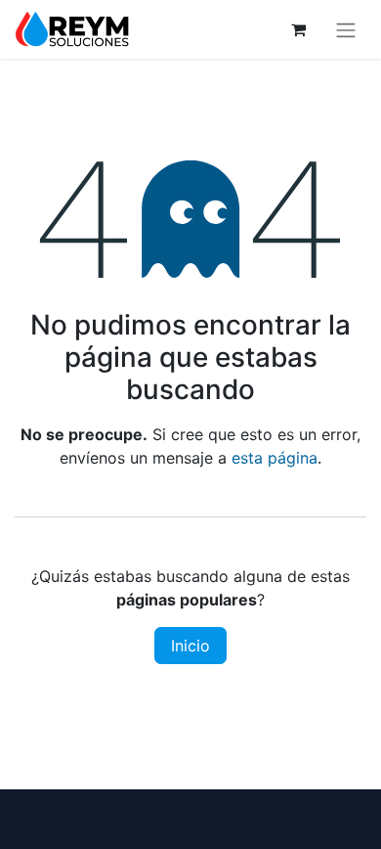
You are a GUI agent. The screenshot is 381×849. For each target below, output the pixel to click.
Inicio (190, 645)
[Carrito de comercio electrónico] (298, 29)
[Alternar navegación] (345, 29)
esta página (275, 458)
